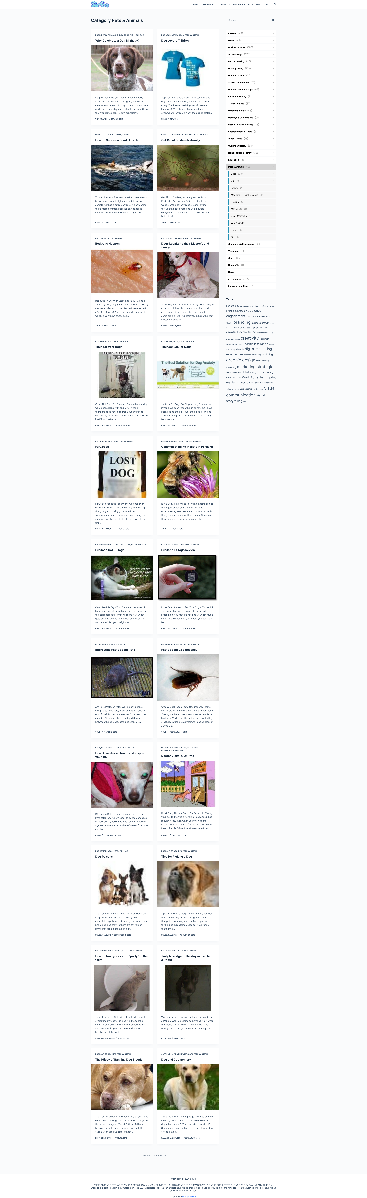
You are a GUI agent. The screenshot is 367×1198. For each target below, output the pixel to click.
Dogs (97, 35)
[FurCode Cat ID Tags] (122, 578)
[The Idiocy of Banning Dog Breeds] (122, 1087)
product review (244, 382)
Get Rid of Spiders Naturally (180, 140)
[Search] (275, 4)
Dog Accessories (169, 35)
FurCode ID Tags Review (178, 550)
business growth (260, 322)
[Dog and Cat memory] (188, 1087)
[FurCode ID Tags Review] (188, 578)
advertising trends (266, 306)
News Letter (254, 4)
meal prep (237, 378)
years (245, 401)
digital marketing (258, 349)
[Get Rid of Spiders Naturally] (188, 168)
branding (242, 322)
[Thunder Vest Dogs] (122, 375)
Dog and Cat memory (176, 1059)
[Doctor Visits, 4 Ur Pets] (188, 784)
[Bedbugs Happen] (122, 271)
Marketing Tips (253, 372)
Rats (113, 644)
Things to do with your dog (130, 35)
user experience (247, 389)
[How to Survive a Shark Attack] (122, 168)
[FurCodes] (122, 474)
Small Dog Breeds (125, 748)
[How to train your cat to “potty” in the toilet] (122, 988)
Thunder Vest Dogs (108, 347)
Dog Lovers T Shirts (175, 40)
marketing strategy (234, 372)
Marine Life (100, 135)
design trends (237, 349)
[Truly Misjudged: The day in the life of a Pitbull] (188, 988)
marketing (231, 367)
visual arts (259, 389)
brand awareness (256, 316)
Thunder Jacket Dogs (176, 347)
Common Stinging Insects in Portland (187, 446)
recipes (229, 389)
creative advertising (241, 332)
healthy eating (262, 361)
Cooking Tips (260, 327)
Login (266, 4)
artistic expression (236, 310)
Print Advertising (255, 377)
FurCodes (102, 446)
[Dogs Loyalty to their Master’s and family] (188, 275)
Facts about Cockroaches (179, 649)
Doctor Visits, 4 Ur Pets (177, 756)
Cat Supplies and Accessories (110, 544)
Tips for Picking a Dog (176, 856)
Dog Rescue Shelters (171, 238)
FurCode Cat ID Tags (109, 550)
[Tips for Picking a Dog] (188, 884)
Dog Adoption (168, 951)
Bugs (97, 238)
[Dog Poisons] (122, 884)
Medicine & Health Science (173, 748)
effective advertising (252, 355)
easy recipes (234, 354)
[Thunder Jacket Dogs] (188, 375)
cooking (250, 328)
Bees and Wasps (169, 441)
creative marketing (265, 333)
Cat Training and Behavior (108, 951)
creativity (250, 338)
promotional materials (264, 383)
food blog (267, 354)
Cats (128, 544)
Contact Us (239, 4)
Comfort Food (239, 327)
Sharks (126, 135)
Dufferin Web (189, 1196)
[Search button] (273, 20)
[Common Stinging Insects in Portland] (188, 474)
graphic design (240, 359)
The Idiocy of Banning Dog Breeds (118, 1059)
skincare (235, 389)
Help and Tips (208, 4)
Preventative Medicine (172, 750)
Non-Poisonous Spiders (181, 135)
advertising (232, 305)
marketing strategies (256, 366)
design (241, 344)
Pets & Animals (108, 35)
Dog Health (101, 341)
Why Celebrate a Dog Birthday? (117, 40)
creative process (233, 339)
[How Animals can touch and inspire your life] (122, 785)
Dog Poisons (104, 856)
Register (225, 4)
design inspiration (256, 344)
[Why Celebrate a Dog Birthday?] (122, 68)
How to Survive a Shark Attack (116, 140)
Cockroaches (168, 644)
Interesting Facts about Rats (115, 649)
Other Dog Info (174, 851)
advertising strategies (249, 306)
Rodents (120, 644)
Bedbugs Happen (107, 243)
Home (195, 4)
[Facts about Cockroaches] (188, 677)
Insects (165, 135)
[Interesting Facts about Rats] (122, 677)
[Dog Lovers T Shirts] (188, 68)
